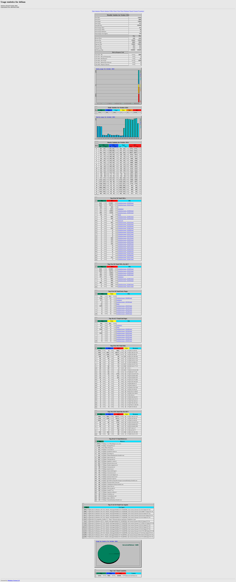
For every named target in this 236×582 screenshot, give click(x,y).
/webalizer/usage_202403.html (125, 216)
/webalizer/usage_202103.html (125, 222)
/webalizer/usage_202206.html (125, 243)
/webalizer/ (121, 209)
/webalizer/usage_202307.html (125, 253)
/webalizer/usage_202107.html (125, 234)
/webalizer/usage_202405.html (125, 228)
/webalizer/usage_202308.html (125, 255)
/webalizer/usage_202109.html (125, 236)
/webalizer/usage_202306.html (125, 251)
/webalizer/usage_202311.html (125, 257)
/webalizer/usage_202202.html (125, 240)
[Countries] (141, 11)
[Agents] (136, 11)
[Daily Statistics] (96, 11)
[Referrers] (126, 11)
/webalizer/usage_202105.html (125, 232)
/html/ (119, 214)
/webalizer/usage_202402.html (125, 213)
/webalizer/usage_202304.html (125, 218)
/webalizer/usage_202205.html (125, 242)
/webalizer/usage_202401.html (125, 259)
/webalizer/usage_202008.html (125, 230)
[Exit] (119, 11)
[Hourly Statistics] (105, 11)
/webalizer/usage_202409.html (125, 203)
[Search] (132, 11)
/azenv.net (120, 220)
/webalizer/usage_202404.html (125, 211)
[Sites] (122, 11)
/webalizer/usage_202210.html (125, 247)
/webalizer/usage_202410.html (125, 205)
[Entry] (115, 11)
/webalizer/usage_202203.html (125, 224)
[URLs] (111, 11)
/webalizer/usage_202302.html (125, 249)
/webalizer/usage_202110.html (125, 238)
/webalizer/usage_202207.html (125, 245)
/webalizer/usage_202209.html (125, 226)
